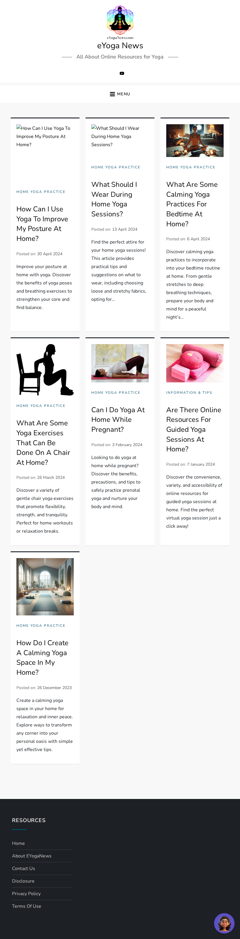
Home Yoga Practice (41, 192)
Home (18, 843)
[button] (120, 94)
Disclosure (23, 881)
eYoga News (120, 45)
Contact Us (23, 868)
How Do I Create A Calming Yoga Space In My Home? (42, 657)
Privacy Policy (26, 893)
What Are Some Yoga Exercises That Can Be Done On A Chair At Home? (43, 442)
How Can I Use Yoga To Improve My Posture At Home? (42, 223)
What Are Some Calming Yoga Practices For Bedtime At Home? (192, 204)
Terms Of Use (26, 906)
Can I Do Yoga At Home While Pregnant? (118, 419)
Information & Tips (189, 393)
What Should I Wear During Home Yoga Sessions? (114, 199)
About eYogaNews (32, 856)
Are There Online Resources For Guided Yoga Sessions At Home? (193, 429)
